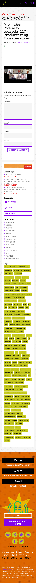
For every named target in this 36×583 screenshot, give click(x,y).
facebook (17, 314)
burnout (7, 283)
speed (6, 406)
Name (6, 123)
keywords (8, 341)
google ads (8, 328)
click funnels (9, 290)
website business (22, 430)
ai (21, 270)
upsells (14, 420)
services (7, 403)
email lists (13, 311)
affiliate (16, 270)
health (15, 335)
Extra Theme (8, 314)
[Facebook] (15, 541)
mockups (21, 362)
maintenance (17, 355)
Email (6, 132)
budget (22, 280)
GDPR (6, 324)
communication (26, 294)
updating (7, 420)
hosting (28, 335)
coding (7, 294)
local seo (22, 352)
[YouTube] (8, 535)
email (6, 311)
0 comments (24, 42)
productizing (9, 386)
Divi (14, 569)
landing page (17, 341)
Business (10, 225)
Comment (7, 102)
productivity (19, 382)
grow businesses (10, 331)
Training (9, 256)
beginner (25, 277)
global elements (15, 324)
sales (6, 399)
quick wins (19, 389)
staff (15, 406)
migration (8, 362)
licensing (7, 348)
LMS (16, 352)
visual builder (9, 427)
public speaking (9, 389)
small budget (16, 403)
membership (24, 358)
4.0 (5, 266)
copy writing (17, 304)
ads (28, 266)
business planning (24, 283)
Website (6, 140)
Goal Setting (26, 324)
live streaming (9, 352)
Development (11, 236)
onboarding (15, 369)
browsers (15, 280)
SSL (11, 406)
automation (18, 273)
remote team (22, 393)
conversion (8, 304)
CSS (6, 307)
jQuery (24, 338)
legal (23, 345)
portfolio (21, 379)
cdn (16, 287)
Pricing (9, 247)
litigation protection (19, 348)
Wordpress (6, 569)
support (7, 410)
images (11, 338)
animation (27, 270)
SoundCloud (14, 213)
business (14, 283)
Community (10, 231)
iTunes (10, 208)
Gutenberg (20, 331)
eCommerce (11, 239)
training (19, 413)
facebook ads (26, 314)
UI (24, 416)
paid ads (27, 372)
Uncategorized (12, 259)
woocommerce (9, 437)
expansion (21, 311)
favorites (7, 318)
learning (17, 345)
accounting (21, 266)
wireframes (17, 433)
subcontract (23, 406)
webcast (18, 427)
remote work (9, 396)
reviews (17, 396)
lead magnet (8, 345)
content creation (18, 297)
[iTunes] (15, 535)
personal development (19, 375)
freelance (17, 321)
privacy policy (9, 382)
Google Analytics (19, 328)
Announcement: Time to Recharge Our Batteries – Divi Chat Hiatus (17, 181)
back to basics (9, 277)
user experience (23, 420)
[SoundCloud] (28, 535)
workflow (27, 437)
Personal (10, 245)
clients (17, 290)
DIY (9, 307)
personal (7, 375)
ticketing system (10, 413)
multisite (28, 362)
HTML (6, 338)
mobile (14, 362)
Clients (9, 228)
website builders (10, 430)
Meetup (17, 358)
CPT (29, 304)
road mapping (25, 396)
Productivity (11, 250)
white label (8, 433)
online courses (25, 369)
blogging (7, 280)
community (8, 297)
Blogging (10, 222)
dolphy (14, 307)
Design (9, 233)
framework (8, 321)
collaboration (15, 294)
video (20, 423)
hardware (8, 335)
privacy (28, 379)
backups (18, 277)
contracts (21, 301)
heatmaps (21, 335)
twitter (19, 416)
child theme (23, 287)
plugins (7, 379)
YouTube (18, 19)
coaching (24, 290)
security (12, 399)
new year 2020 (18, 365)
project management (21, 386)
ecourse (21, 307)
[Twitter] (21, 541)
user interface (9, 423)
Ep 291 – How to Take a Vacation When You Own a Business (15, 189)
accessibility (12, 266)
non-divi (7, 369)
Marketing (10, 242)
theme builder (16, 410)
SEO (18, 399)
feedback (15, 318)
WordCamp (18, 437)
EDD (27, 307)
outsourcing (9, 372)
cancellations (9, 287)
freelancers (26, 321)
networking (8, 365)
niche (25, 365)
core (24, 304)
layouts (25, 341)
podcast (13, 379)
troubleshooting (10, 416)
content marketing (10, 301)
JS (29, 338)
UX (16, 423)
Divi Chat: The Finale (14, 175)
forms (22, 318)
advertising (8, 270)
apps (6, 273)
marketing (25, 355)
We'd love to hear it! (16, 559)
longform (8, 355)
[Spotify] (21, 535)
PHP (29, 375)
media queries (9, 358)
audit (10, 273)
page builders (18, 372)
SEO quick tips (25, 399)
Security (10, 253)
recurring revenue (10, 393)
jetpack (17, 338)
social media (26, 403)
